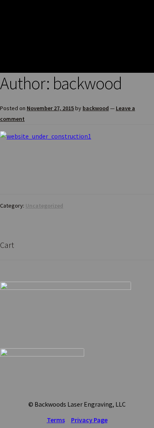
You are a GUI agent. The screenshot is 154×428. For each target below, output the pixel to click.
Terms (56, 420)
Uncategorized (44, 205)
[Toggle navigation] (141, 36)
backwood (96, 108)
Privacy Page (89, 420)
